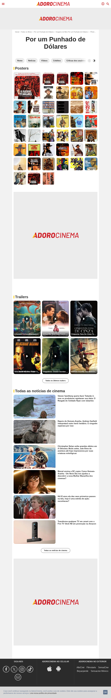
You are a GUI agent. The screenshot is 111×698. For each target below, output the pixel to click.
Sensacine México (99, 671)
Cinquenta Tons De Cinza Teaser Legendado (84, 334)
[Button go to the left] (89, 60)
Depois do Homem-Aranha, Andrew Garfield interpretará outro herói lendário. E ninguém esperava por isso (77, 423)
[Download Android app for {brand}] (60, 668)
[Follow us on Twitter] (14, 669)
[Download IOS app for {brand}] (51, 668)
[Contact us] (18, 677)
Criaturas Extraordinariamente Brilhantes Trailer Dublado (27, 334)
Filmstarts (91, 667)
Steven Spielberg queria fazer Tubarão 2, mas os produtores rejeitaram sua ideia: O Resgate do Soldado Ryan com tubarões (76, 398)
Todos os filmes (26, 32)
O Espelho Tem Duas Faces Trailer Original (56, 334)
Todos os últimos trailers (55, 381)
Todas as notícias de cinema (55, 550)
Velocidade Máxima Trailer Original (27, 372)
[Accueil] (53, 4)
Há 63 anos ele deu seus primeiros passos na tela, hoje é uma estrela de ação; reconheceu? (77, 498)
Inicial (17, 32)
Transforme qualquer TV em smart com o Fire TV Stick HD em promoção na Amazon (77, 522)
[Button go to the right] (94, 60)
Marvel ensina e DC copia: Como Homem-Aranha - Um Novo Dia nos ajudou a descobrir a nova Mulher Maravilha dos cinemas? (76, 474)
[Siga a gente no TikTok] (30, 669)
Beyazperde (82, 671)
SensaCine (103, 667)
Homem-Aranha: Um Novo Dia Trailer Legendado (84, 372)
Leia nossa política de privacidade (43, 693)
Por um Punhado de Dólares (44, 32)
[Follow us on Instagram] (22, 669)
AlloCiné (80, 667)
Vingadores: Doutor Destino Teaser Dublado (56, 372)
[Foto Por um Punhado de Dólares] (27, 85)
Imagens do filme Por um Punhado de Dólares (72, 32)
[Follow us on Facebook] (6, 669)
